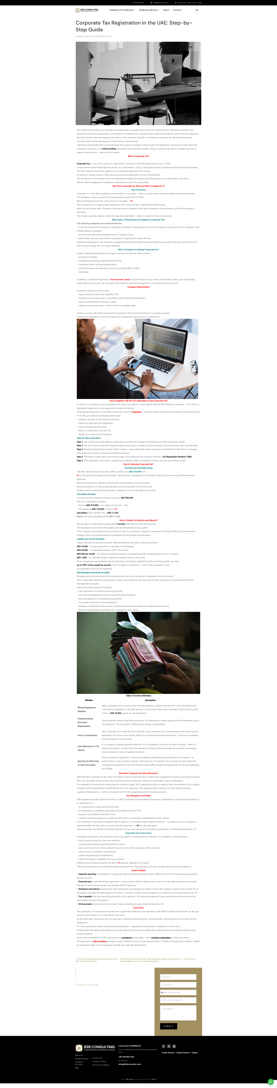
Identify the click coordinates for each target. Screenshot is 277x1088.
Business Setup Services (122, 10)
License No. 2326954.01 (129, 1046)
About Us (79, 1055)
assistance (127, 937)
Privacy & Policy (99, 1061)
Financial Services (148, 10)
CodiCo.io (153, 1079)
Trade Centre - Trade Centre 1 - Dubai (190, 2)
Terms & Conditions (101, 1065)
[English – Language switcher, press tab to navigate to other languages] (196, 10)
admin (80, 36)
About (166, 10)
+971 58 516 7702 (139, 2)
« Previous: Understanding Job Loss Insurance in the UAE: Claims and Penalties (96, 960)
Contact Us (97, 1058)
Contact (177, 10)
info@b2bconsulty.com (161, 2)
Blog (77, 1068)
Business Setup (81, 1058)
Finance (109, 36)
